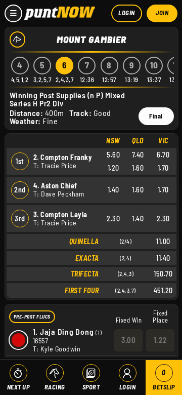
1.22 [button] (160, 339)
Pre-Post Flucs (32, 316)
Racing (54, 387)
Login (126, 13)
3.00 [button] (128, 339)
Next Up (18, 387)
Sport (91, 387)
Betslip (164, 379)
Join (162, 13)
